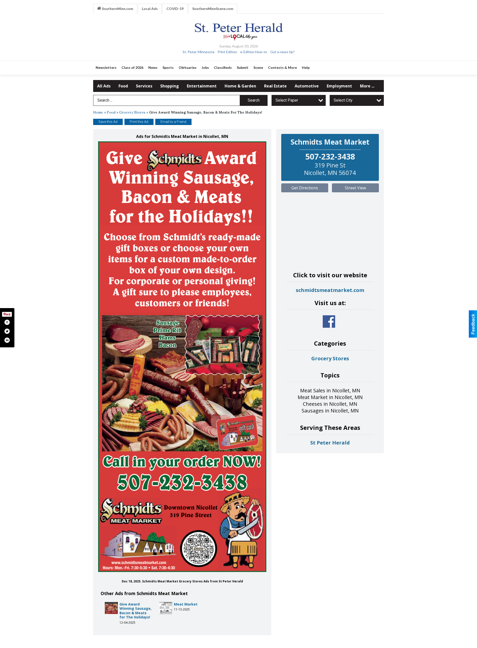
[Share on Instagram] (7, 340)
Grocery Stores (132, 112)
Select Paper (287, 100)
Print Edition (227, 52)
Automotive (307, 86)
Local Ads (150, 8)
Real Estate (275, 86)
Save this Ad (108, 122)
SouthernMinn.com (117, 8)
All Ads (104, 86)
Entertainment (202, 86)
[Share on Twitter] (7, 331)
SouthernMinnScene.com (212, 8)
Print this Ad (139, 122)
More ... (367, 86)
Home (98, 112)
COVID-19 (175, 8)
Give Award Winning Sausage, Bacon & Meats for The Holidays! (135, 611)
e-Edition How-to (253, 52)
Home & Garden (240, 86)
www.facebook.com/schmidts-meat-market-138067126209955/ (329, 321)
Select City (343, 100)
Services (144, 86)
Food (123, 86)
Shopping (169, 86)
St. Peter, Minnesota (198, 52)
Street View (355, 188)
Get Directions (304, 188)
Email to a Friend (173, 122)
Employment (339, 86)
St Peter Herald (330, 442)
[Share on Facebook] (7, 322)
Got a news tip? (282, 52)
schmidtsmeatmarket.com (330, 290)
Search (254, 100)
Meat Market (186, 604)
